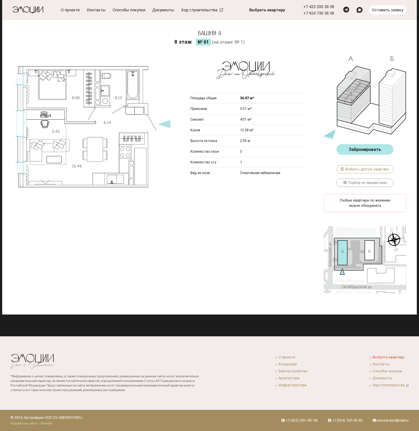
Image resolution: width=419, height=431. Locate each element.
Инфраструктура (291, 385)
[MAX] (360, 9)
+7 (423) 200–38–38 (301, 420)
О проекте (286, 357)
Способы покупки (129, 10)
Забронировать (365, 149)
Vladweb (46, 423)
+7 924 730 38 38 (318, 13)
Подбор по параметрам (366, 183)
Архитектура (288, 378)
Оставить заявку (388, 10)
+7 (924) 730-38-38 (346, 420)
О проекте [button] (70, 10)
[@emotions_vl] (346, 10)
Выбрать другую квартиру (366, 169)
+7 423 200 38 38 (318, 6)
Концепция (287, 364)
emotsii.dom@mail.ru (392, 420)
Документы (163, 10)
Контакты (96, 10)
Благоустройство (292, 371)
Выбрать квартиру (267, 10)
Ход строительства (200, 10)
